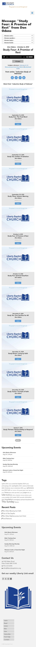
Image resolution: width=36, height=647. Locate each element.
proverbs (22, 497)
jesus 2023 (11, 492)
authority (24, 486)
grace (24, 490)
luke (3, 494)
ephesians (30, 488)
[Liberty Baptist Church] (18, 3)
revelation (9, 499)
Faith (8, 490)
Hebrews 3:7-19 (18, 200)
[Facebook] (3, 578)
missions (18, 495)
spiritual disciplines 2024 (27, 499)
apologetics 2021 (17, 486)
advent (10, 483)
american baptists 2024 (19, 483)
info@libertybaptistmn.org (12, 568)
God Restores (7, 518)
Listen (18, 61)
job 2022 (17, 492)
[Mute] (27, 57)
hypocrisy (30, 490)
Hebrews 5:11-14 (18, 279)
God (18, 490)
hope (27, 490)
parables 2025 (9, 497)
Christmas (7, 488)
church (12, 488)
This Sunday (8, 501)
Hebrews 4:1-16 (24, 65)
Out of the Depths (9, 513)
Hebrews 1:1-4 (18, 121)
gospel (20, 490)
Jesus (6, 492)
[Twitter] (6, 578)
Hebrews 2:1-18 (18, 160)
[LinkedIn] (11, 578)
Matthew (9, 495)
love (30, 492)
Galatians (15, 490)
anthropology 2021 (7, 486)
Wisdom (17, 502)
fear (11, 490)
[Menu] (32, 13)
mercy (13, 495)
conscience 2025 (18, 488)
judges (25, 492)
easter (25, 488)
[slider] (30, 56)
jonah (21, 492)
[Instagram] (8, 578)
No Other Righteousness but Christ (14, 516)
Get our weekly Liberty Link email (18, 573)
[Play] (4, 57)
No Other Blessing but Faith (12, 511)
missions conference (25, 495)
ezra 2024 (4, 490)
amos (27, 483)
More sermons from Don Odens (14, 67)
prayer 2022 (16, 497)
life (28, 492)
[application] (18, 57)
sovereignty (16, 499)
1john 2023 (5, 483)
